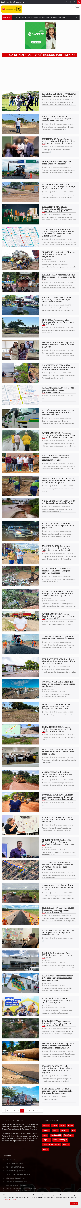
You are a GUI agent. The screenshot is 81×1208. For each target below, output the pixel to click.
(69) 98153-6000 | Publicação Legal (18, 1174)
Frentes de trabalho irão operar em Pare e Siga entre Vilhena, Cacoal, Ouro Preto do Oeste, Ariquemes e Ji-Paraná (58, 647)
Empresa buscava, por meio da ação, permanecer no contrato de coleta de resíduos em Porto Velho (58, 423)
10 (37, 1110)
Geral (45, 167)
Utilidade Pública (49, 689)
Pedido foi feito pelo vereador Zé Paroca (56, 715)
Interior (46, 146)
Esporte (46, 99)
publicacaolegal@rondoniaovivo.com (18, 1185)
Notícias (46, 1126)
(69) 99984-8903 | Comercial (15, 1171)
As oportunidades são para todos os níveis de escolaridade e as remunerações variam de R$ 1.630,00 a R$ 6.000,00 (58, 968)
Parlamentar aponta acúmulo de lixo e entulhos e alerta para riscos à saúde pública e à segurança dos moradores (59, 244)
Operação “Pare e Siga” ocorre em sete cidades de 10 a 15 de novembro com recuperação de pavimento (58, 921)
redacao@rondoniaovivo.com (16, 1178)
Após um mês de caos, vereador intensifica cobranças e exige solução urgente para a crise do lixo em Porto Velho (58, 287)
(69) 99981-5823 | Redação (15, 1167)
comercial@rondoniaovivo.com (16, 1182)
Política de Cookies (9, 1200)
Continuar (74, 1203)
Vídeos (45, 1149)
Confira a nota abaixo (49, 1099)
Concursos (47, 960)
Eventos (66, 1144)
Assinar (21, 2)
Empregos (46, 1140)
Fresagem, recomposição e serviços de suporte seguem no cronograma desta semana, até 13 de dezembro (58, 172)
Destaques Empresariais (51, 1144)
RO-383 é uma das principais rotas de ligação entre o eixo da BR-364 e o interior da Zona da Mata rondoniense (58, 898)
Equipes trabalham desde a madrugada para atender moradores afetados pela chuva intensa (57, 536)
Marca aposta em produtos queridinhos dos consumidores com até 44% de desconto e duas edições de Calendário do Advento (59, 220)
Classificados (68, 1135)
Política (46, 124)
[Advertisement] (40, 74)
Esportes (46, 1130)
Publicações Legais (60, 1140)
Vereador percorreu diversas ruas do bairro (57, 624)
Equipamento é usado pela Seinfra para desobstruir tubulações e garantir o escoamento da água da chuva (59, 267)
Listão (45, 1135)
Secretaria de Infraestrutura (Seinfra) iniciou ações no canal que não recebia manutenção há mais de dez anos (59, 606)
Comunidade (47, 259)
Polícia (54, 1126)
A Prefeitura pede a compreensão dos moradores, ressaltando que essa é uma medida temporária (59, 672)
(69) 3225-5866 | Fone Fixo (15, 1163)
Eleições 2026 (56, 1135)
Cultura (55, 1130)
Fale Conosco (10, 1160)
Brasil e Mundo (48, 1006)
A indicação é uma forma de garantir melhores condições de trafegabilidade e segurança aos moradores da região (58, 785)
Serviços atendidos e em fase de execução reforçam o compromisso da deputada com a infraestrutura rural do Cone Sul (58, 355)
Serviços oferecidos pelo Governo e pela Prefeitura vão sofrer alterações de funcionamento (56, 696)
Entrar (14, 2)
